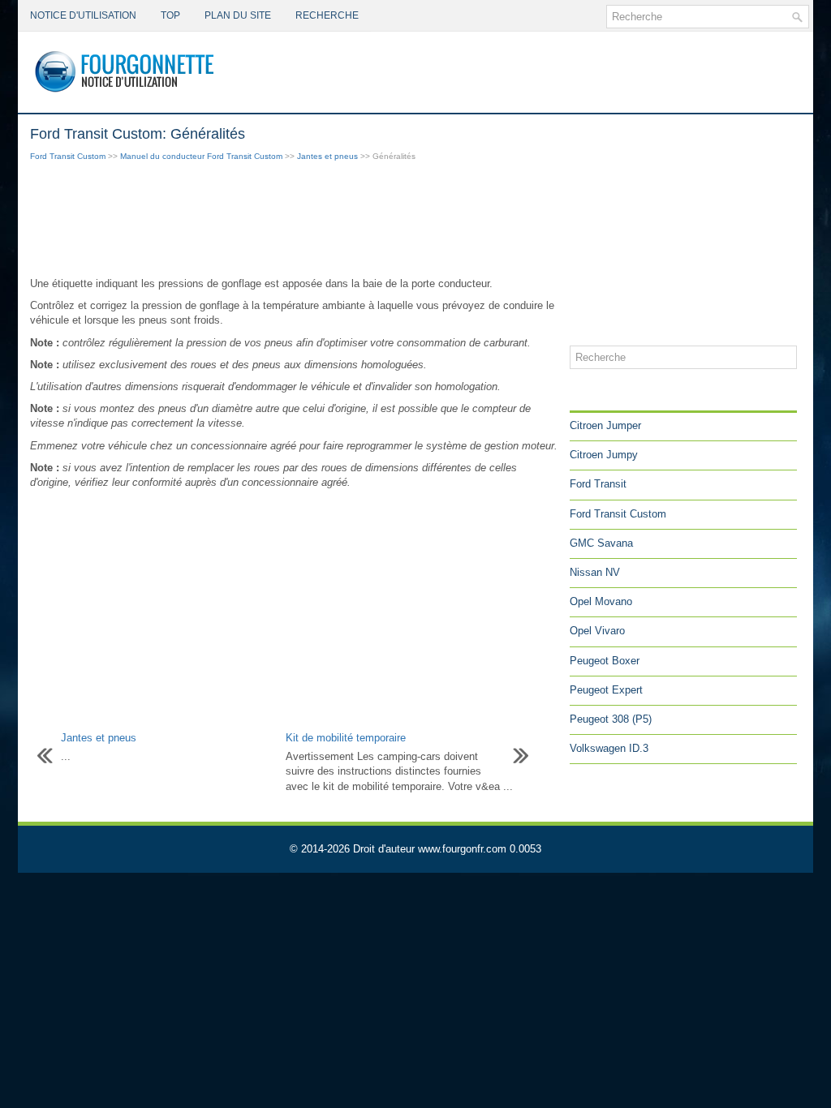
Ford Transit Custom (67, 156)
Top (170, 15)
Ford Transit (598, 484)
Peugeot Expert (606, 690)
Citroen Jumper (605, 425)
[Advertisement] (294, 220)
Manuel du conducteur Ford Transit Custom (201, 156)
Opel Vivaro (597, 631)
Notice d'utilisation (83, 15)
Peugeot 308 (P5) (611, 719)
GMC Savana (601, 543)
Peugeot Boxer (604, 661)
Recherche (327, 15)
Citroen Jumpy (604, 455)
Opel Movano (601, 601)
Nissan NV (595, 572)
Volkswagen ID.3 (609, 748)
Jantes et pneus (327, 156)
